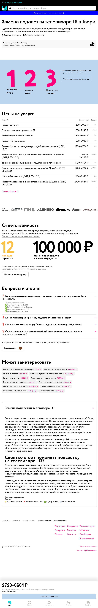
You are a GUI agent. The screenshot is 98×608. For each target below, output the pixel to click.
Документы (72, 526)
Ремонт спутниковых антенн (49, 382)
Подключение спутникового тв (15, 382)
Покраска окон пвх (47, 391)
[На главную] (4, 8)
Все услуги (60, 526)
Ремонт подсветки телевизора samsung (17, 369)
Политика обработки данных (86, 551)
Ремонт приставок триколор (54, 369)
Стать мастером (87, 526)
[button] (49, 13)
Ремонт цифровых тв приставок (15, 386)
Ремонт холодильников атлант (14, 391)
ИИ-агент (84, 530)
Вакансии (71, 530)
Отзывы (59, 534)
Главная (5, 520)
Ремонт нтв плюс (9, 374)
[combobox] (52, 8)
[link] (22, 369)
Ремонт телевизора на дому (51, 386)
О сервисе (60, 530)
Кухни (15, 520)
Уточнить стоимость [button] (49, 596)
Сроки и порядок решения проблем (21, 236)
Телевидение (28, 520)
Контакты (71, 534)
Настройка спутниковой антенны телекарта (46, 374)
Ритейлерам (85, 534)
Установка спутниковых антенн (42, 378)
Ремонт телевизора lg (11, 378)
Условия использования (88, 547)
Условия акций (87, 538)
